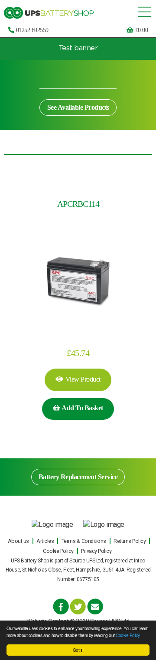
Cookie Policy (128, 635)
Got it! (78, 650)
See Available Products (78, 107)
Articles (45, 541)
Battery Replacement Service (78, 476)
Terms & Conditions (84, 541)
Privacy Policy (96, 551)
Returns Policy (130, 541)
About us (18, 541)
